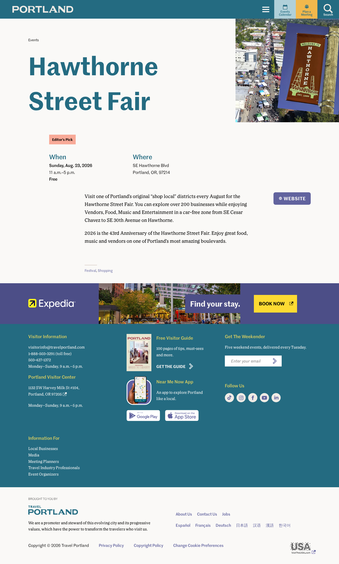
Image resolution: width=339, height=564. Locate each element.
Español (183, 525)
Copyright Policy (148, 545)
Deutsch (223, 525)
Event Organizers (43, 474)
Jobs (226, 514)
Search (328, 14)
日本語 (242, 525)
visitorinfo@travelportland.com (56, 347)
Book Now (272, 303)
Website (295, 198)
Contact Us (207, 514)
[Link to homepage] (42, 9)
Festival (90, 270)
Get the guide (171, 366)
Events (33, 40)
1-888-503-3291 (41, 353)
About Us (184, 514)
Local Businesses (43, 448)
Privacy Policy (111, 545)
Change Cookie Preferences (198, 545)
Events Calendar (285, 13)
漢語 (270, 525)
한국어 (285, 525)
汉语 (257, 525)
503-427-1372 (39, 360)
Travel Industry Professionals (54, 467)
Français (203, 525)
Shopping (105, 270)
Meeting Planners (43, 461)
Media (33, 455)
